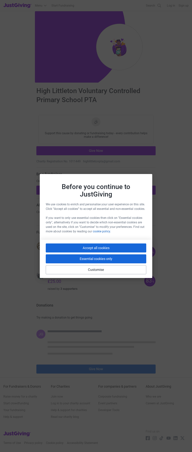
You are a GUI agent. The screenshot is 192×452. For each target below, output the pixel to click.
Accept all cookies (96, 248)
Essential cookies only (96, 259)
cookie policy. (102, 231)
